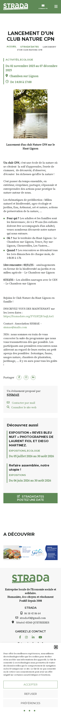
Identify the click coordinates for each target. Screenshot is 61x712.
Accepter (30, 684)
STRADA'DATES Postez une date (30, 498)
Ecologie (26, 59)
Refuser (30, 693)
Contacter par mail (23, 403)
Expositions (17, 450)
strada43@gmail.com (33, 618)
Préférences (30, 703)
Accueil (11, 46)
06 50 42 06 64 (32, 613)
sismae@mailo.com (15, 327)
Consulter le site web (23, 407)
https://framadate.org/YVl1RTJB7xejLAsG (28, 316)
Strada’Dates (29, 46)
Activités (12, 59)
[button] (56, 647)
